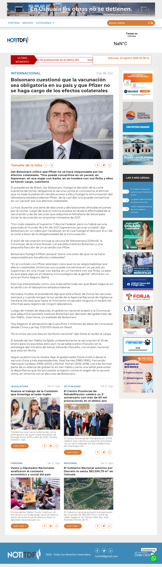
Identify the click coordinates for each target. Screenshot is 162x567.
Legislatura (19, 386)
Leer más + (19, 445)
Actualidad (72, 386)
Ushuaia (16, 463)
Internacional (26, 73)
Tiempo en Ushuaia (131, 41)
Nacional (70, 463)
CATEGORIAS (43, 22)
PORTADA (14, 22)
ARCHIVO (27, 22)
